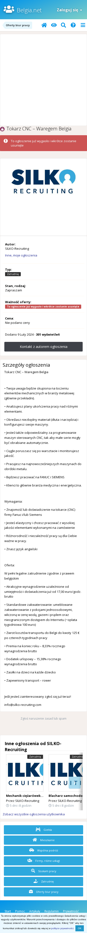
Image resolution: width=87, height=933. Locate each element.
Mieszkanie (47, 840)
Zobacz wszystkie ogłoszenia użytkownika (34, 814)
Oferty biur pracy (46, 892)
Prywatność (71, 911)
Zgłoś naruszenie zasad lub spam (43, 718)
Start (8, 911)
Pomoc (20, 911)
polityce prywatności (62, 928)
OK (79, 928)
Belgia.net (29, 10)
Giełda (47, 829)
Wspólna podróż (47, 850)
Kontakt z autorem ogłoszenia (43, 346)
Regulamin (51, 911)
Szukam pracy (46, 871)
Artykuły (34, 911)
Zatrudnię (47, 881)
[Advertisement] (43, 80)
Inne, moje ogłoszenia (21, 255)
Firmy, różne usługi (47, 861)
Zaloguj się (68, 10)
